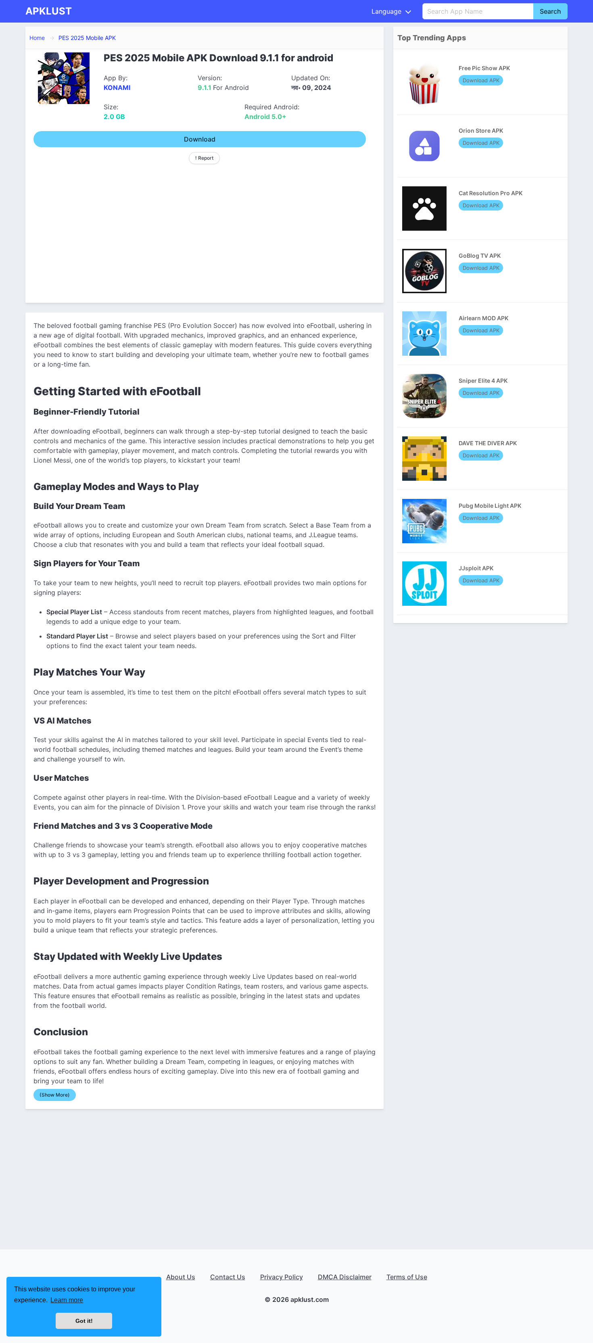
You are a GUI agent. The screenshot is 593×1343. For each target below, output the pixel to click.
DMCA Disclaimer (345, 1277)
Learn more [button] (66, 1300)
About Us (180, 1277)
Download (199, 139)
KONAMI (117, 87)
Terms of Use (406, 1277)
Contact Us (227, 1277)
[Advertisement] (204, 230)
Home (37, 37)
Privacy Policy (281, 1277)
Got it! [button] (84, 1321)
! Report (204, 158)
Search (550, 11)
